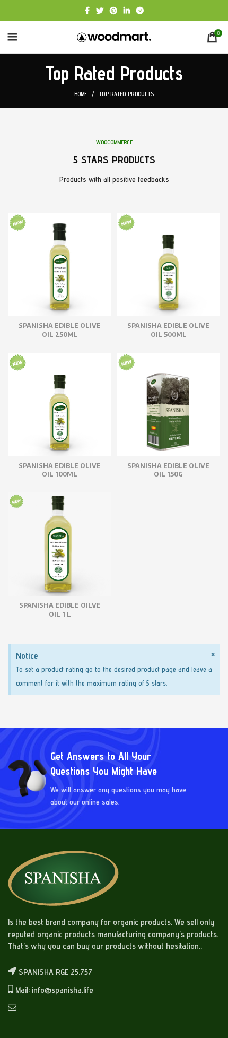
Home (80, 94)
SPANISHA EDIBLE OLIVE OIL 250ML (60, 330)
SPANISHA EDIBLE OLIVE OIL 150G (168, 470)
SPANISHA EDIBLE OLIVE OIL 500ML (168, 330)
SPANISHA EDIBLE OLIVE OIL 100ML (60, 470)
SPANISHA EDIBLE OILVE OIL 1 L (60, 609)
